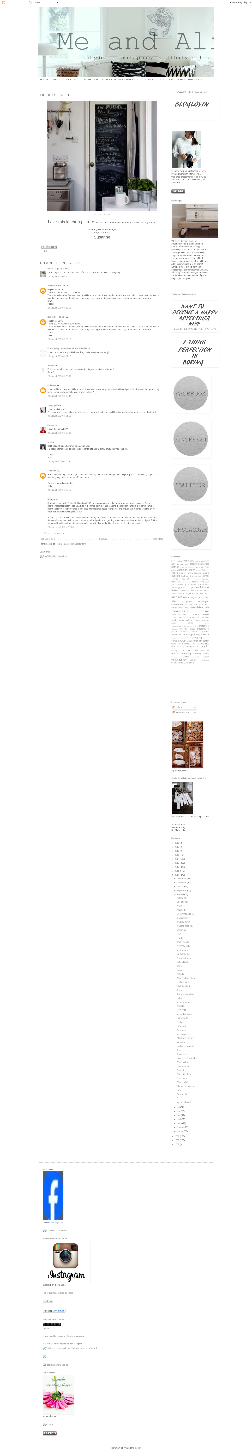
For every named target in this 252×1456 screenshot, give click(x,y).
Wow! (179, 906)
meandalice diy (179, 607)
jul (200, 597)
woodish (196, 657)
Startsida (103, 539)
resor (206, 634)
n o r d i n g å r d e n (56, 268)
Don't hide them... (185, 1074)
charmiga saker (186, 570)
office (190, 623)
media (174, 617)
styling (187, 644)
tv (179, 651)
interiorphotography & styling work (129, 80)
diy (191, 573)
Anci (49, 442)
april (179, 1119)
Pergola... (181, 1006)
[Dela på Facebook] (52, 247)
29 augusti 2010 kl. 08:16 (59, 490)
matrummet (177, 604)
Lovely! (180, 938)
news (173, 623)
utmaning (197, 654)
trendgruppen (192, 646)
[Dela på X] (49, 247)
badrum (193, 564)
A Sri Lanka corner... (186, 1038)
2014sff (195, 561)
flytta (192, 576)
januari (180, 1131)
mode (174, 620)
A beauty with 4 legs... (186, 1086)
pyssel (174, 631)
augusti (180, 894)
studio (180, 644)
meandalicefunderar (179, 615)
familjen (175, 575)
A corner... (181, 970)
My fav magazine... (185, 914)
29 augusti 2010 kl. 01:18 (59, 416)
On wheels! (182, 1094)
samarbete (181, 638)
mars (179, 1123)
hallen (174, 590)
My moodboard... (184, 1102)
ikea (207, 593)
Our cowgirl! (182, 902)
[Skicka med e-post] (42, 247)
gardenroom (190, 585)
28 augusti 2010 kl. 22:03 (59, 376)
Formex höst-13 (180, 579)
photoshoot (204, 626)
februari (180, 1127)
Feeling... (181, 1022)
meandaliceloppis (201, 614)
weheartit (174, 657)
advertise (90, 80)
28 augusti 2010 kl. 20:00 (59, 276)
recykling (205, 631)
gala (173, 585)
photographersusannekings (184, 626)
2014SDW (188, 561)
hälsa (181, 594)
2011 (177, 871)
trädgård (204, 646)
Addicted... (181, 910)
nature (197, 620)
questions (184, 632)
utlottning (186, 653)
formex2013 (176, 582)
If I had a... (181, 974)
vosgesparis (53, 405)
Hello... (180, 998)
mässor (189, 620)
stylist (193, 644)
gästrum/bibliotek (200, 587)
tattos (198, 644)
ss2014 (189, 641)
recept (194, 632)
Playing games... (184, 958)
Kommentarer (182, 712)
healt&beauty (184, 591)
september (182, 890)
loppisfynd (203, 601)
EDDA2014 (198, 573)
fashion (184, 576)
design (174, 573)
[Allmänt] (48, 1424)
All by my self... (183, 946)
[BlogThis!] (46, 247)
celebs (173, 570)
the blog (205, 644)
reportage (188, 634)
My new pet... (183, 1034)
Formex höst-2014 (201, 579)
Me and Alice (48, 1169)
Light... (180, 1090)
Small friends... (183, 942)
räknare (46, 1328)
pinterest (174, 629)
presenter (183, 629)
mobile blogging (187, 617)
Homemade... (183, 1018)
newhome (205, 620)
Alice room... (182, 1078)
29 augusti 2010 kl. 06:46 (59, 461)
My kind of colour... (185, 1014)
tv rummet (190, 650)
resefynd (198, 634)
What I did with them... (187, 978)
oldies (207, 623)
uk (208, 651)
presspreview (203, 629)
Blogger (136, 1448)
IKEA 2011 (181, 1010)
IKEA (179, 934)
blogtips (183, 567)
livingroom (187, 601)
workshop (194, 660)
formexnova (187, 582)
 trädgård (177, 561)
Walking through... (185, 926)
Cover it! (180, 1070)
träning (174, 651)
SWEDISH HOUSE (56, 285)
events (206, 573)
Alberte (50, 365)
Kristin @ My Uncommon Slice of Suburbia (67, 348)
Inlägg (178, 707)
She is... (180, 966)
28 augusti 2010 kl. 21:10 (59, 356)
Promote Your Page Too (53, 1223)
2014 (177, 859)
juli (178, 1107)
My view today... (184, 1002)
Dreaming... (182, 930)
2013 (177, 863)
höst (201, 594)
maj (179, 1115)
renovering (176, 634)
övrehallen (189, 663)
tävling (203, 651)
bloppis (190, 567)
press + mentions (189, 80)
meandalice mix (199, 607)
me (186, 605)
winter (186, 657)
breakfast (197, 567)
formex (206, 576)
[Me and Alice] (53, 1220)
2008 (177, 1140)
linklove (166, 80)
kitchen (205, 597)
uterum (175, 653)
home (44, 80)
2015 (177, 855)
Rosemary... (182, 1030)
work (206, 656)
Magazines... (183, 1042)
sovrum (182, 640)
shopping (197, 637)
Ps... (179, 1098)
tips (173, 646)
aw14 (187, 564)
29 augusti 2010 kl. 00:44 (59, 396)
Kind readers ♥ (183, 922)
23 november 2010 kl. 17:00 (60, 527)
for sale (198, 576)
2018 (177, 843)
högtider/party (192, 593)
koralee (51, 425)
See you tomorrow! (185, 994)
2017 (177, 847)
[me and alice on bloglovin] (54, 1312)
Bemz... (180, 990)
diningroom (184, 573)
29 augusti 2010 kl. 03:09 (59, 433)
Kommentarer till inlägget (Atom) (71, 544)
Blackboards (182, 918)
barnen (175, 567)
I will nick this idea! (185, 1046)
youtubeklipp (177, 663)
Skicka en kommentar (54, 533)
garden (179, 585)
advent (201, 561)
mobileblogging (203, 617)
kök (173, 601)
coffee (198, 570)
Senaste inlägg (48, 539)
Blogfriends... (183, 1054)
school (188, 638)
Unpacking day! (184, 1066)
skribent (206, 638)
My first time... (183, 950)
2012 (177, 867)
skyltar (174, 641)
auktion (180, 564)
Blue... (179, 1050)
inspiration (179, 597)
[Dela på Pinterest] (55, 247)
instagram (192, 598)
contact (72, 80)
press (192, 629)
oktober (180, 886)
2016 (177, 851)
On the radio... (183, 954)
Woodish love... (184, 1062)
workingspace (179, 659)
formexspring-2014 (200, 582)
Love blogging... (184, 986)
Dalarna (205, 570)
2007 (177, 1144)
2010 (177, 875)
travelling (180, 647)
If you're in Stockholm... (187, 1058)
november (182, 882)
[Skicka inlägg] (45, 251)
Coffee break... (183, 962)
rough (173, 638)
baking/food (203, 564)
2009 (177, 1136)
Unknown (51, 385)
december (182, 878)
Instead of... (182, 898)
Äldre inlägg (157, 539)
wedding (206, 654)
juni (179, 1111)
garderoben (203, 584)
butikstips (205, 567)
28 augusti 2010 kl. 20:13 (59, 308)
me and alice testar (199, 604)
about (57, 80)
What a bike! (182, 1082)
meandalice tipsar (190, 611)
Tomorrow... (182, 1026)
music (181, 620)
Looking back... (183, 982)
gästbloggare (177, 587)
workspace (205, 660)
